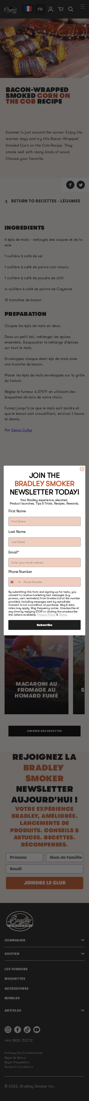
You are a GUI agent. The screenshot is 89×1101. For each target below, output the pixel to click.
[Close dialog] (82, 469)
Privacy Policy (46, 614)
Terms (63, 614)
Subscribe (44, 624)
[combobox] (14, 582)
